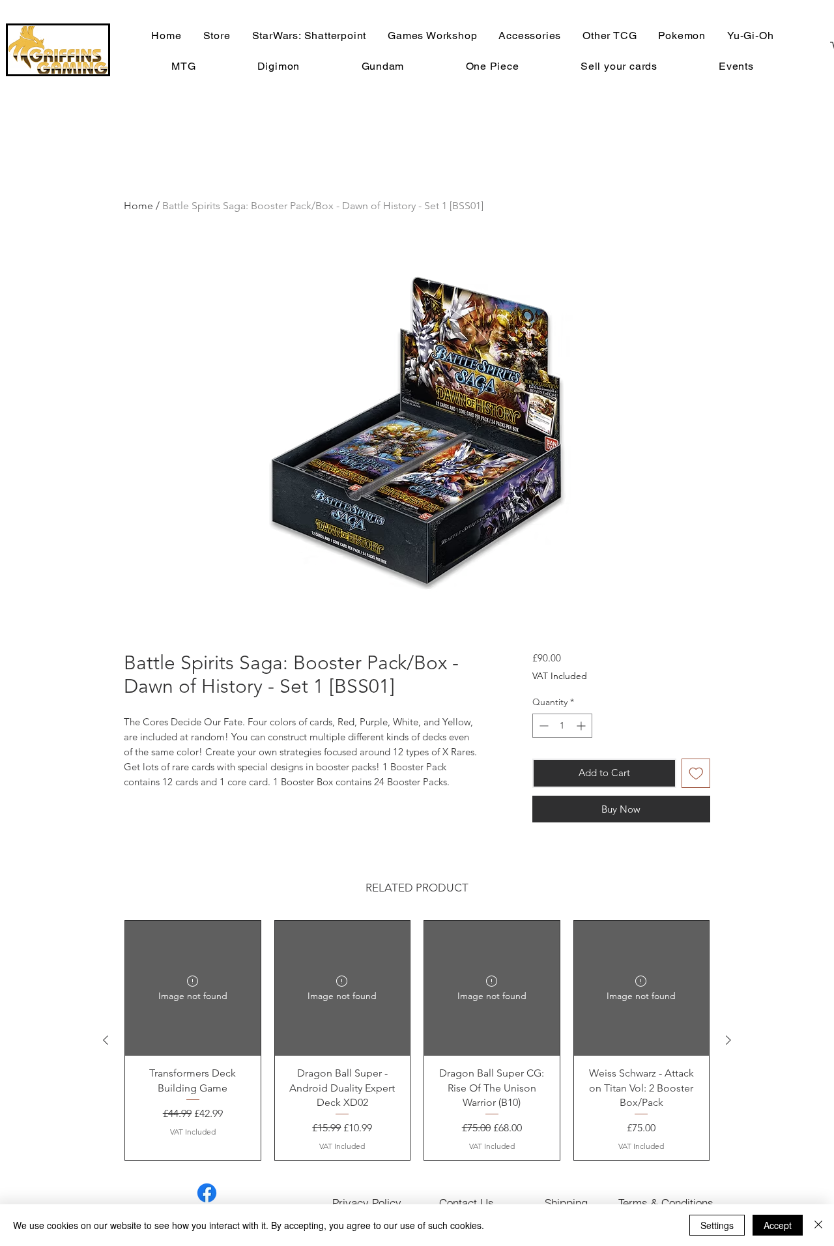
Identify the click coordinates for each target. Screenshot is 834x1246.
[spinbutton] (562, 725)
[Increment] (582, 725)
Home (138, 205)
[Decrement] (542, 725)
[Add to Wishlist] (696, 773)
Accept (778, 1225)
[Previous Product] (105, 1040)
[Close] (818, 1225)
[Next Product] (728, 1040)
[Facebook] (207, 1193)
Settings (717, 1225)
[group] (417, 1040)
